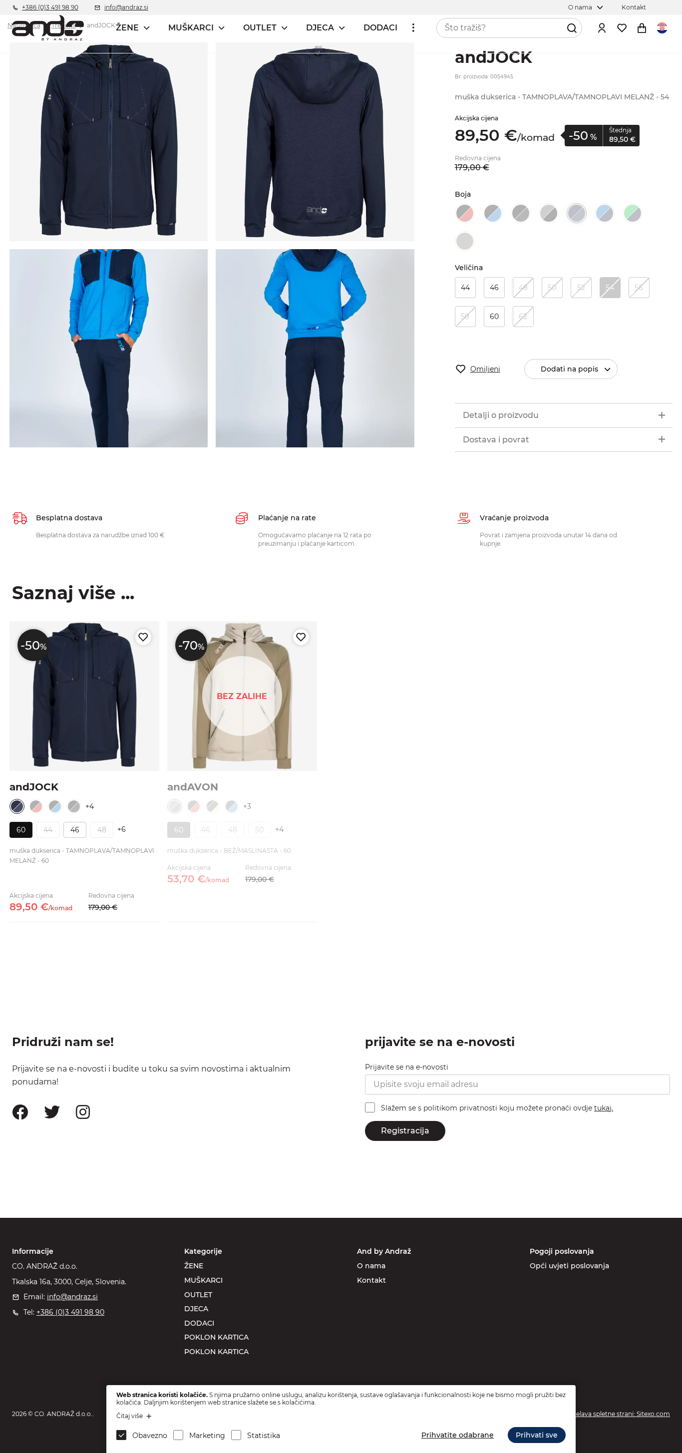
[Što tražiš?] (572, 28)
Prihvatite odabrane (457, 1435)
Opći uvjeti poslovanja (569, 1265)
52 (581, 287)
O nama (371, 1265)
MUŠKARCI (191, 27)
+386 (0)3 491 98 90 (70, 1312)
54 (610, 287)
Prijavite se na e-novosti (406, 1067)
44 (465, 287)
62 (523, 316)
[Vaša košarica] (642, 28)
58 (465, 316)
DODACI (380, 27)
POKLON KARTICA (216, 1337)
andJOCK (33, 787)
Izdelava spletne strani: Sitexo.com (618, 1414)
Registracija (405, 1130)
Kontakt (371, 1280)
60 (494, 316)
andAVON (192, 787)
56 (639, 287)
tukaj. (603, 1107)
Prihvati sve (537, 1435)
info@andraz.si (72, 1296)
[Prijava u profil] (602, 28)
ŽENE (127, 27)
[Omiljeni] (143, 637)
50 (552, 287)
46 (494, 287)
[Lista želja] (622, 28)
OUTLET (260, 27)
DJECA (320, 27)
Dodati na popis (569, 368)
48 (523, 287)
